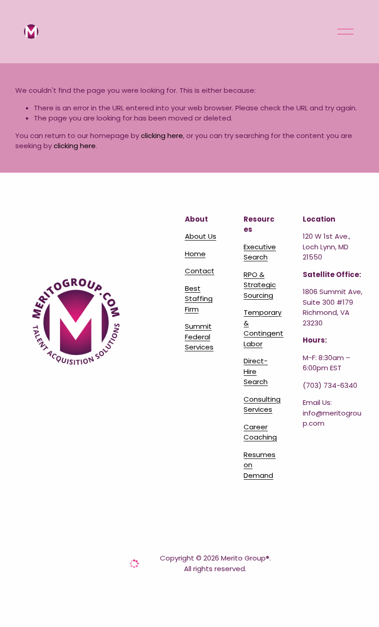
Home (195, 254)
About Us (200, 236)
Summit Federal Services (199, 336)
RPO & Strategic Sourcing (260, 285)
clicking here (162, 135)
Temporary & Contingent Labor (263, 328)
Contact (199, 271)
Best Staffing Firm (199, 298)
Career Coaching (260, 432)
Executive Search (260, 252)
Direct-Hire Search (256, 371)
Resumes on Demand (259, 465)
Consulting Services (262, 404)
